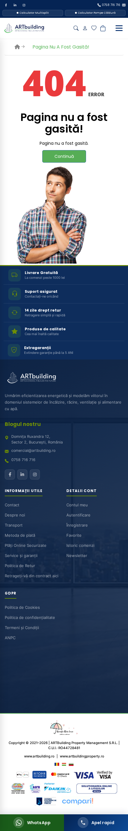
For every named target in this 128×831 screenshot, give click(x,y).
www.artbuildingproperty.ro (82, 756)
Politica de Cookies (22, 607)
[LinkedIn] (14, 5)
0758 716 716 (23, 459)
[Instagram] (23, 5)
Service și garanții (21, 555)
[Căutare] (75, 28)
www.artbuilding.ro (39, 756)
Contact (12, 504)
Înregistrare (77, 525)
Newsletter (76, 555)
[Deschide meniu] (119, 28)
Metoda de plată (20, 535)
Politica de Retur (20, 565)
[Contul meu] (84, 28)
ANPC (10, 637)
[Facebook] (6, 5)
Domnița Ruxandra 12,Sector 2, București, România (37, 439)
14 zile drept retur (43, 310)
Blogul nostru (23, 424)
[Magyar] (64, 764)
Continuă (64, 156)
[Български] (71, 764)
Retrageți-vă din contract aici (31, 575)
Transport (14, 525)
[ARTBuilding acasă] (31, 377)
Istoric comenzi (80, 545)
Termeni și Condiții (22, 627)
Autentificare (78, 515)
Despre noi (15, 515)
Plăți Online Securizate (25, 545)
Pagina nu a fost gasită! (60, 47)
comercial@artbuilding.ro (33, 450)
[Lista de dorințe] (93, 28)
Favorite (74, 535)
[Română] (56, 764)
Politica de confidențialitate (30, 617)
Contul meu (77, 504)
